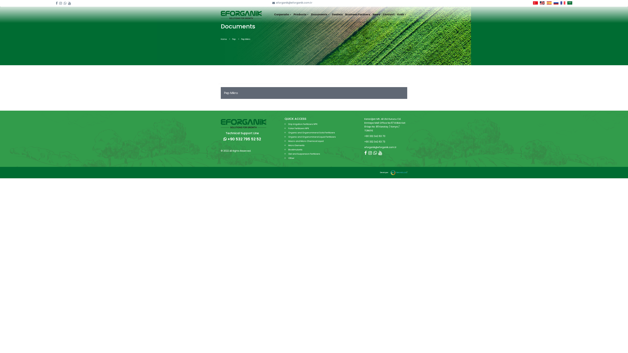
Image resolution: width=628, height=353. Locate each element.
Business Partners (357, 14)
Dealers (337, 14)
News (376, 14)
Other (291, 158)
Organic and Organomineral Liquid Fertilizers (312, 136)
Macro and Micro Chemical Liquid (306, 141)
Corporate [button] (281, 14)
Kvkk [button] (400, 14)
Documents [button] (319, 14)
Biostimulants (295, 149)
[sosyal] (57, 3)
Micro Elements (296, 145)
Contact (389, 14)
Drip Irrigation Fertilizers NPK (303, 124)
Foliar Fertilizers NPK (298, 128)
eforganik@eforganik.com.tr (294, 3)
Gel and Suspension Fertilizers (304, 153)
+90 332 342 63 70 (374, 136)
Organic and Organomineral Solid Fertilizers (311, 132)
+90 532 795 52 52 (244, 139)
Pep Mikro (231, 93)
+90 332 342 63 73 (374, 141)
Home (224, 39)
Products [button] (300, 14)
